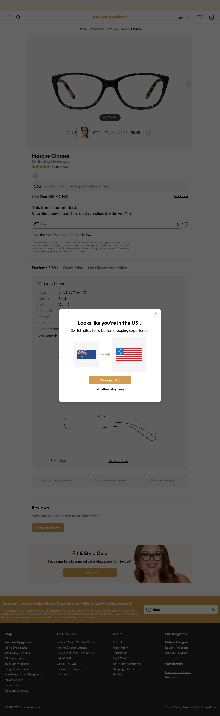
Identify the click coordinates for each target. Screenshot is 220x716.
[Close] (156, 313)
